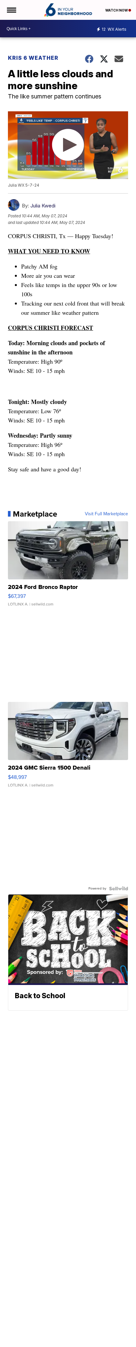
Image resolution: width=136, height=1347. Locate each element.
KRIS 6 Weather (33, 58)
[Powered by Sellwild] (118, 888)
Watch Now (116, 10)
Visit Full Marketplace (106, 514)
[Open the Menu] (11, 10)
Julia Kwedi (42, 205)
